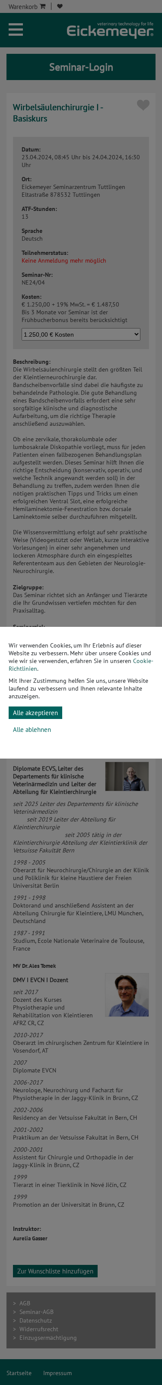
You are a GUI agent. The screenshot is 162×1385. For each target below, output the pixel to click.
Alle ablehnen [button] (32, 729)
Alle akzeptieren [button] (35, 713)
